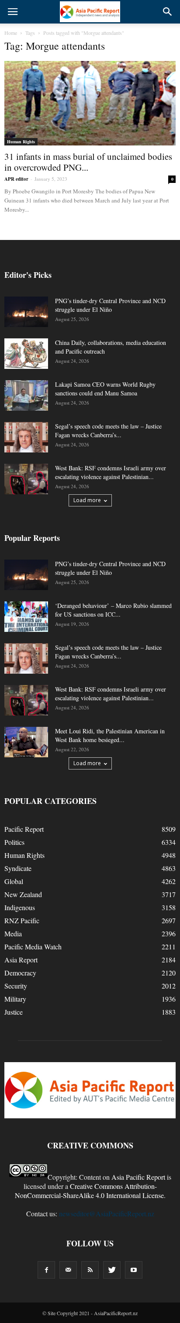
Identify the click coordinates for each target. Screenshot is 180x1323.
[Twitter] (112, 1270)
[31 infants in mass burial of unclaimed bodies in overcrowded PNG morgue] (90, 103)
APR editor (16, 179)
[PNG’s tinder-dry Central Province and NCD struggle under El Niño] (26, 312)
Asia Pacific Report (138, 1176)
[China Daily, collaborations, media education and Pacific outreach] (26, 353)
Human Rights (21, 141)
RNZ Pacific (21, 920)
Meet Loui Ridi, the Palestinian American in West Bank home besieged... (110, 735)
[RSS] (90, 1270)
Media (13, 933)
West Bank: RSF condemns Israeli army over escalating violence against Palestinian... (110, 472)
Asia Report (21, 959)
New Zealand (23, 894)
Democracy (20, 972)
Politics (14, 842)
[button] (168, 12)
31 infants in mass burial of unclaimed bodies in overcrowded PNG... (88, 161)
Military (15, 998)
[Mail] (68, 1270)
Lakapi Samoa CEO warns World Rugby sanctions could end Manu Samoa (105, 388)
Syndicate (17, 868)
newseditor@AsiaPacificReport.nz (106, 1213)
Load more (87, 500)
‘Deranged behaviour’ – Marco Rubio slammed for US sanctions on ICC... (113, 609)
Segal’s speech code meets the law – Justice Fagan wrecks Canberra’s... (108, 430)
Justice (13, 1011)
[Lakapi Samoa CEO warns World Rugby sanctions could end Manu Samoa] (26, 395)
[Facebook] (46, 1270)
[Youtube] (133, 1270)
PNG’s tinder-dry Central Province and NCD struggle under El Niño (110, 305)
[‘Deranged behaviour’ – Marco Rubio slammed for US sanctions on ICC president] (26, 616)
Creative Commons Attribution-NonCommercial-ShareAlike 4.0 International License (89, 1190)
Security (15, 985)
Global (13, 881)
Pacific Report (24, 829)
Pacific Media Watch (33, 946)
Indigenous (19, 907)
